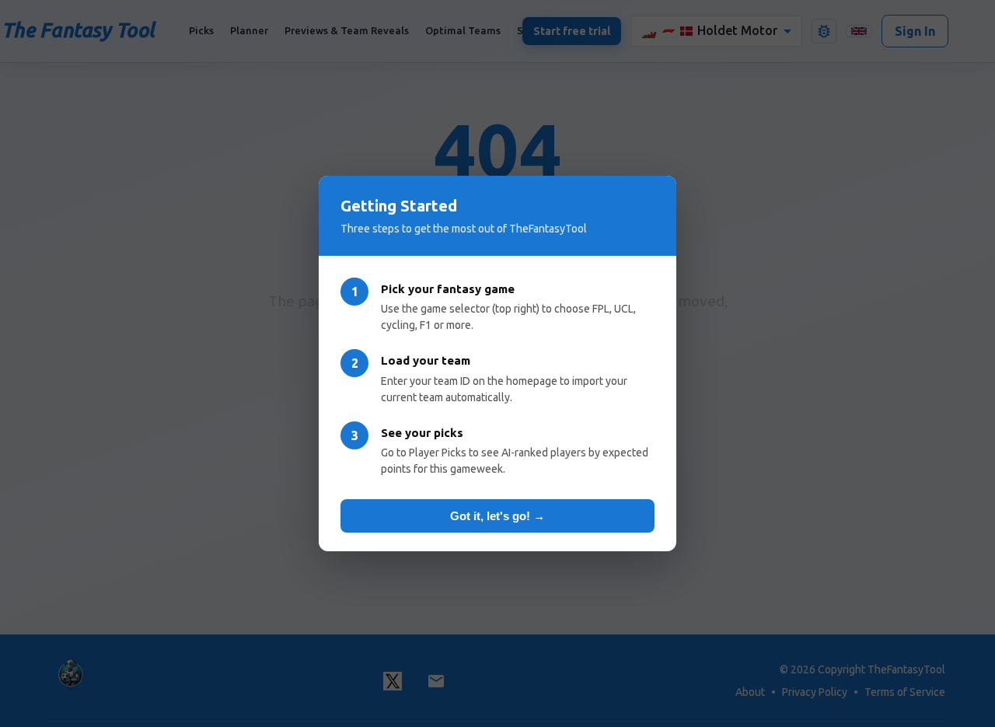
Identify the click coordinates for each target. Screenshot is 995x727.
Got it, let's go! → (497, 516)
